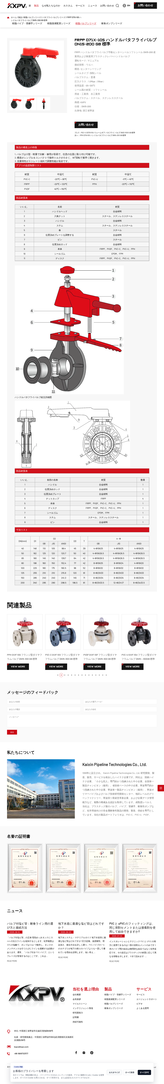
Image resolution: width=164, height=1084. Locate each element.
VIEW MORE (18, 666)
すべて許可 (144, 1072)
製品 (36, 5)
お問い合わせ (107, 5)
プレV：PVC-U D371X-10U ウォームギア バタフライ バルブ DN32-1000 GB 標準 (105, 132)
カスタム (68, 5)
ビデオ (139, 1003)
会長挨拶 (77, 999)
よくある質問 (142, 1008)
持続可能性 (78, 1022)
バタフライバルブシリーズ (53, 17)
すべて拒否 (129, 1072)
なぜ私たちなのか (51, 5)
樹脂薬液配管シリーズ (58, 23)
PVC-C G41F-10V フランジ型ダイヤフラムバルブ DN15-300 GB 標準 (24, 656)
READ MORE (12, 957)
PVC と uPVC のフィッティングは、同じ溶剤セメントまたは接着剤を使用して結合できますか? (81, 927)
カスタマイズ (114, 1072)
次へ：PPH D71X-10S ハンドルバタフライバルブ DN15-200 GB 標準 (100, 135)
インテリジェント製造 (83, 1008)
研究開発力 (78, 1012)
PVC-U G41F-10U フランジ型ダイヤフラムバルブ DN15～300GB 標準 (100, 656)
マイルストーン (80, 1003)
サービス (80, 5)
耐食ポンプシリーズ (111, 23)
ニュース (92, 5)
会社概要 (77, 994)
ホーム (14, 17)
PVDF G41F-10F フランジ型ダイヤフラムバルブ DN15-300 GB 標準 (62, 656)
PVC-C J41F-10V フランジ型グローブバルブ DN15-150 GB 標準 (139, 656)
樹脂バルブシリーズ (32, 17)
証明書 (76, 1017)
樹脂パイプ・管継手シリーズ (27, 23)
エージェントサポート (146, 999)
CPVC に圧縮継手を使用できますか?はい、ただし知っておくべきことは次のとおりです (132, 927)
